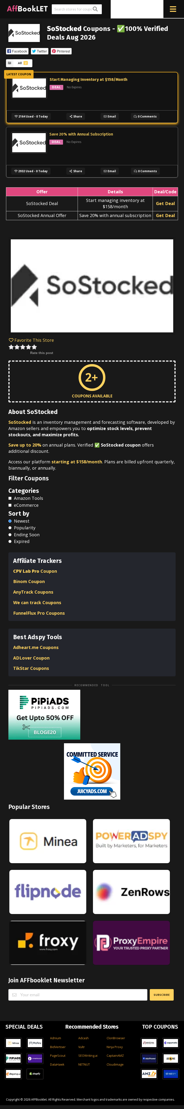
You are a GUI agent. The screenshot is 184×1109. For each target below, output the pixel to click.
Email (111, 116)
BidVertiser (58, 1047)
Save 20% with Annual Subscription (81, 134)
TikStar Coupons (31, 668)
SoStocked (19, 422)
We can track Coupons (37, 602)
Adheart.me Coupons (35, 647)
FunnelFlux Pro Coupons (39, 613)
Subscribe (162, 994)
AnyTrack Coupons (33, 592)
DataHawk (57, 1064)
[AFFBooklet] (27, 8)
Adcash (83, 1038)
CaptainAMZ (115, 1056)
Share (77, 116)
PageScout (57, 1056)
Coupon (35, 571)
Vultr (81, 1047)
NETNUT (84, 1064)
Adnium (55, 1038)
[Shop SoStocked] (24, 32)
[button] (17, 51)
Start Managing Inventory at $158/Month (89, 79)
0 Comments (147, 116)
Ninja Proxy (115, 1047)
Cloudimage (115, 1064)
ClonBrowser (116, 1038)
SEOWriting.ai (88, 1056)
